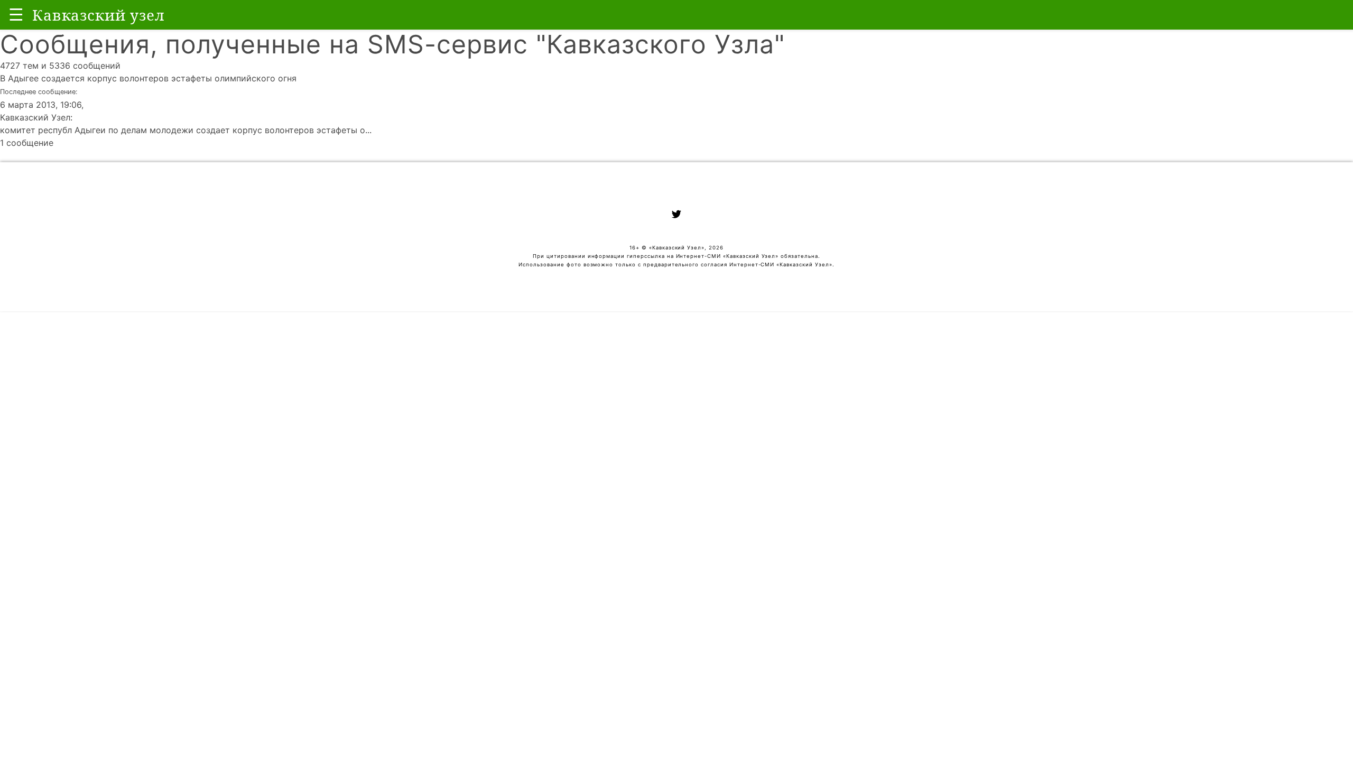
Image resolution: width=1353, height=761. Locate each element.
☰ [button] (16, 14)
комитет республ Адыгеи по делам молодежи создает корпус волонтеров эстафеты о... (186, 130)
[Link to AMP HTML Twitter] (676, 216)
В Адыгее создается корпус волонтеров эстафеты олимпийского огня (148, 78)
